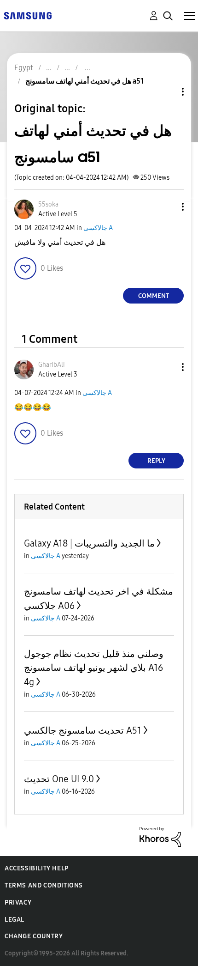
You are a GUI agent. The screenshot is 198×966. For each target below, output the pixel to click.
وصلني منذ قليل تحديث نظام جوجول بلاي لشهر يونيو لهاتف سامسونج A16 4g (93, 667)
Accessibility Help (37, 868)
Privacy (18, 902)
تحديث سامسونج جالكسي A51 (82, 730)
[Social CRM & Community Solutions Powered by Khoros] (160, 836)
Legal (14, 919)
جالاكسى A (98, 228)
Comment (153, 296)
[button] (167, 207)
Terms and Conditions (44, 885)
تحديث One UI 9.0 (59, 778)
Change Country (34, 936)
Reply (156, 461)
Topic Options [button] (167, 92)
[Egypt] (28, 15)
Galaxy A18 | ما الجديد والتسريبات (89, 543)
